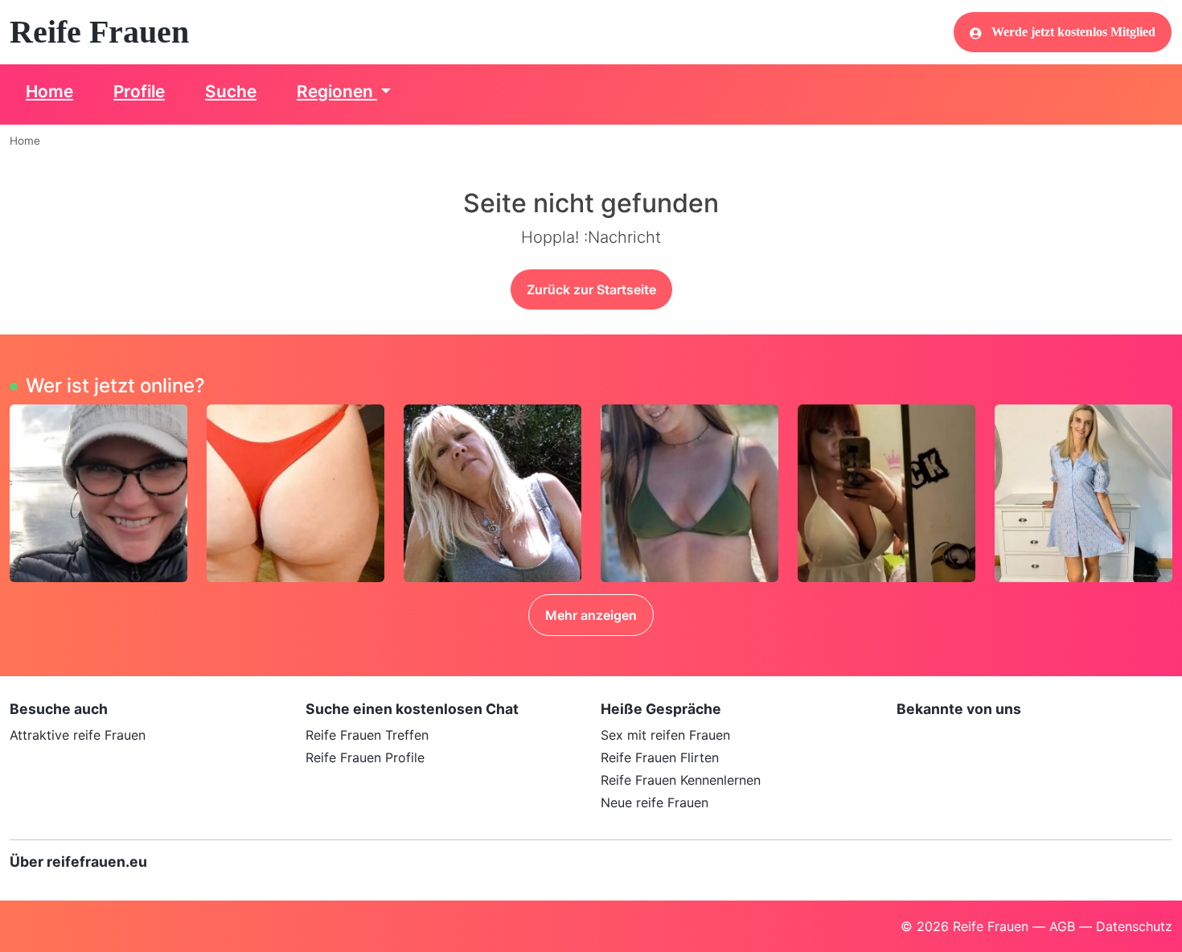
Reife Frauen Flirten (660, 757)
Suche (231, 91)
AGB (1062, 926)
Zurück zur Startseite (591, 289)
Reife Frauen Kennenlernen (681, 780)
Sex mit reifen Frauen (665, 735)
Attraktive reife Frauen (78, 735)
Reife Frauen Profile (365, 757)
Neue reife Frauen (654, 802)
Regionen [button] (337, 91)
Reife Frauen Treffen (367, 735)
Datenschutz (1134, 926)
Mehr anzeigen (591, 615)
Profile (139, 91)
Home (49, 91)
